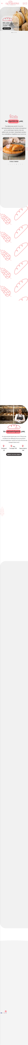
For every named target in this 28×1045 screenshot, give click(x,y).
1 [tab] (8, 164)
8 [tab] (22, 164)
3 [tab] (12, 164)
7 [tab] (20, 164)
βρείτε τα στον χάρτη (14, 454)
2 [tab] (10, 164)
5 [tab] (16, 164)
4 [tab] (14, 164)
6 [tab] (18, 164)
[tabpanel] (14, 150)
